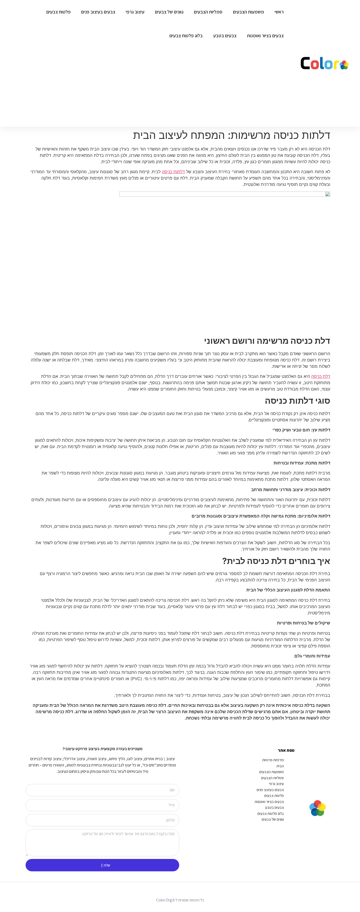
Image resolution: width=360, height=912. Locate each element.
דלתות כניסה (173, 171)
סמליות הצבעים (208, 12)
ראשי (279, 12)
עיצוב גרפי (135, 12)
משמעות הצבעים (248, 12)
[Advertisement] (144, 87)
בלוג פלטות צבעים (186, 35)
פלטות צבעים (58, 12)
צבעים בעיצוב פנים (98, 12)
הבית (280, 765)
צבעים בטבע (224, 35)
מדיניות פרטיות (273, 759)
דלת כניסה (320, 376)
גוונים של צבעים (169, 12)
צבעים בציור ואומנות (265, 35)
